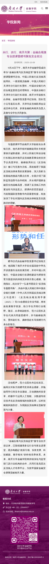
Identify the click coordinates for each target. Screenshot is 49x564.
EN (36, 2)
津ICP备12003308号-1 (36, 557)
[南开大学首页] (12, 11)
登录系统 (44, 2)
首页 (3, 41)
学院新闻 (11, 41)
